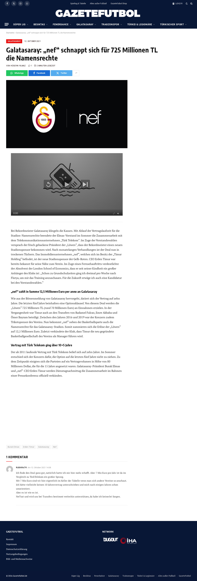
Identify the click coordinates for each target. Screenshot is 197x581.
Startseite (10, 33)
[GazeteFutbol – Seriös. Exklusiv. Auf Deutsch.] (98, 13)
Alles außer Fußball (98, 3)
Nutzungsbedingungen (17, 554)
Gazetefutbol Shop (119, 3)
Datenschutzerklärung (16, 549)
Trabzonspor (110, 24)
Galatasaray (84, 24)
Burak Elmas (13, 447)
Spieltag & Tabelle (78, 3)
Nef (54, 447)
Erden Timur (28, 447)
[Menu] (7, 24)
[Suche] (191, 3)
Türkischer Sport (172, 24)
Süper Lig (19, 24)
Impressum (11, 544)
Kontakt (10, 539)
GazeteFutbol (185, 575)
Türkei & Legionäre (139, 24)
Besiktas (39, 24)
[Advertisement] (67, 413)
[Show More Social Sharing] (76, 73)
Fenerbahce (60, 24)
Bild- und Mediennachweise (19, 558)
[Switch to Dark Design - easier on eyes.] (186, 3)
